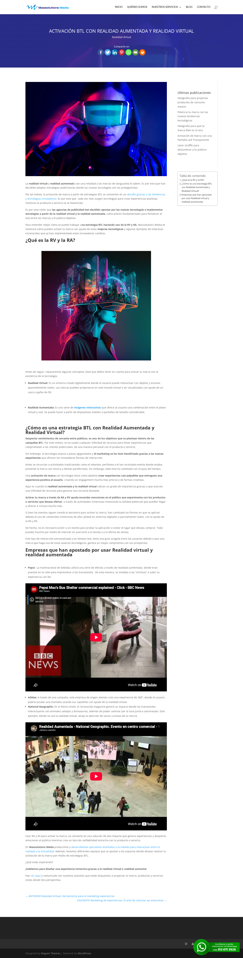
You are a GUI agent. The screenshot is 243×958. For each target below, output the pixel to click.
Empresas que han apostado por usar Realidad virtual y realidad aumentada (197, 198)
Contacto (203, 7)
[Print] (142, 52)
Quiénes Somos (137, 7)
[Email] (135, 52)
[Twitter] (108, 52)
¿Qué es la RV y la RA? (193, 179)
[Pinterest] (121, 52)
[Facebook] (101, 52)
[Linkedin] (115, 52)
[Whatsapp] (128, 52)
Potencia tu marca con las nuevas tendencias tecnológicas (193, 116)
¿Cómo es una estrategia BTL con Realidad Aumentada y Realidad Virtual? (197, 187)
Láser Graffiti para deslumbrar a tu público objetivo (192, 150)
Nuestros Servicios (165, 7)
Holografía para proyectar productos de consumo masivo (193, 102)
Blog (189, 7)
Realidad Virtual (121, 37)
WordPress (84, 953)
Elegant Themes (50, 953)
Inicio (119, 7)
